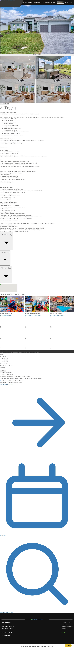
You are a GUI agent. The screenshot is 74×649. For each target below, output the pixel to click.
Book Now (2, 370)
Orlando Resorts (37, 2)
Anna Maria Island (46, 2)
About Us (53, 2)
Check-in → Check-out (5, 363)
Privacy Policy (50, 646)
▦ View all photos (4, 103)
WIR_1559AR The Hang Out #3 (57, 315)
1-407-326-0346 (6, 635)
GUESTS (2, 367)
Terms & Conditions (41, 646)
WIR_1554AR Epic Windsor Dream (8, 315)
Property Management (67, 626)
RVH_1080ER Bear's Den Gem (32, 315)
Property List (65, 629)
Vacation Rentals (28, 2)
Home (22, 2)
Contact (60, 2)
